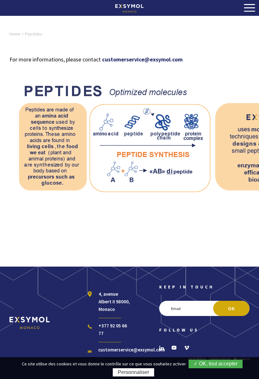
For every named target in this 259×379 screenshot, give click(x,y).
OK (231, 308)
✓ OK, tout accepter (216, 363)
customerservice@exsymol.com (131, 350)
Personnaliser (133, 372)
